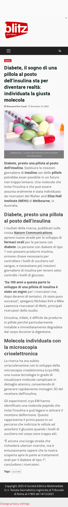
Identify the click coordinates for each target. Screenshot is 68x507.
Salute (8, 60)
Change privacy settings (15, 504)
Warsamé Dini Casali (17, 106)
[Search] (60, 51)
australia (16, 471)
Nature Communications (33, 233)
